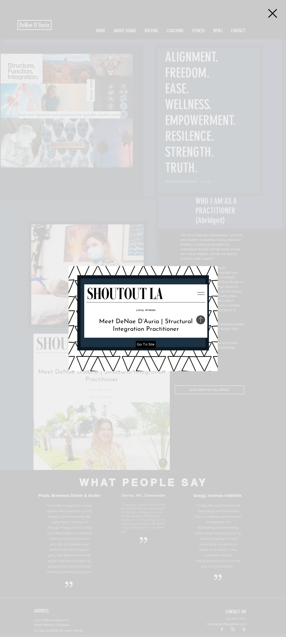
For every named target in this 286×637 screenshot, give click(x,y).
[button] (272, 13)
